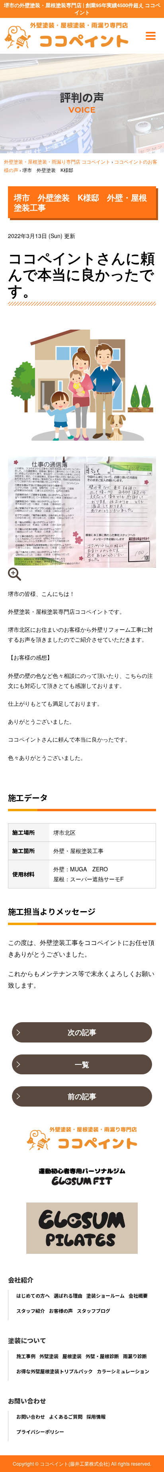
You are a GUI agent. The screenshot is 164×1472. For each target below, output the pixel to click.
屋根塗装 (72, 1356)
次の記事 (82, 1032)
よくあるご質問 (65, 1416)
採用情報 (95, 1416)
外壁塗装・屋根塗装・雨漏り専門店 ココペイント (57, 161)
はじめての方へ (33, 1295)
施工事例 (25, 1356)
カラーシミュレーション (123, 1371)
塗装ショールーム (105, 1295)
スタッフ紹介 (30, 1310)
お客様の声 (61, 1310)
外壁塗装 (49, 1356)
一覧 (82, 1064)
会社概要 (138, 1295)
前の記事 (82, 1096)
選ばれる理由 (68, 1295)
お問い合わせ (30, 1416)
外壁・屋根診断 (102, 1356)
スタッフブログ (93, 1310)
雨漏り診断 (135, 1356)
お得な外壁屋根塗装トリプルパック (54, 1371)
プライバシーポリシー (40, 1431)
